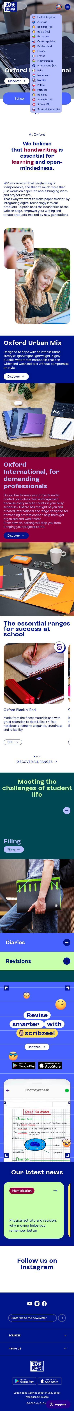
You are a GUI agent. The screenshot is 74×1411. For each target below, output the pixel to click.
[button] (35, 113)
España (41, 51)
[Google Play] (23, 1065)
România (42, 94)
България (43, 36)
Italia (40, 70)
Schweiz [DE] (45, 99)
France (41, 55)
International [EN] (47, 65)
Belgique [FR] (45, 26)
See (10, 742)
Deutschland (44, 46)
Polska (41, 85)
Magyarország (45, 60)
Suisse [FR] (43, 104)
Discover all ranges (35, 762)
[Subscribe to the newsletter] (62, 1318)
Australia (42, 22)
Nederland (43, 75)
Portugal (42, 89)
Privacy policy (52, 1392)
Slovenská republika (48, 109)
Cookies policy (36, 1392)
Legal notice (20, 1392)
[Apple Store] (50, 1065)
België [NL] (43, 31)
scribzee (34, 1047)
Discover (14, 81)
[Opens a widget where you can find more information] (58, 1404)
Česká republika (46, 41)
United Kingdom (46, 17)
